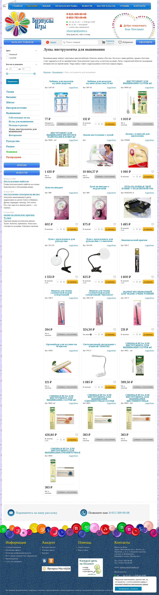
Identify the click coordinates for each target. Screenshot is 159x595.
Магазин (32, 6)
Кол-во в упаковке (14, 64)
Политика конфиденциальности (18, 553)
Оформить (145, 42)
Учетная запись (48, 550)
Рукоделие (13, 141)
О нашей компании (13, 547)
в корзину (110, 124)
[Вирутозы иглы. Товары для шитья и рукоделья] (29, 24)
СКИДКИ (46, 6)
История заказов (48, 547)
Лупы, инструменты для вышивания (23, 130)
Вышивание (13, 113)
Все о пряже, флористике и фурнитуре (21, 556)
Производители (12, 559)
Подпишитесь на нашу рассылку (36, 512)
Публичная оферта (13, 550)
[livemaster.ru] (56, 568)
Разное (10, 146)
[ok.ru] (51, 560)
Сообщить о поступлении (67, 124)
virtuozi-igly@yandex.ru (129, 567)
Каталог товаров (22, 42)
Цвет (8, 51)
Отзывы (124, 6)
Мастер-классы (106, 6)
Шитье (10, 102)
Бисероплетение (16, 107)
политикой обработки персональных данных (131, 584)
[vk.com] (44, 560)
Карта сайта (83, 550)
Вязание (11, 97)
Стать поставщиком (14, 561)
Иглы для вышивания (21, 121)
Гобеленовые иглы (19, 117)
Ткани (10, 91)
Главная (17, 6)
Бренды (22, 165)
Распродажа (13, 157)
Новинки (11, 151)
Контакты (139, 6)
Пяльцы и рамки (18, 125)
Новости (87, 6)
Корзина (45, 553)
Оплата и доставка (66, 6)
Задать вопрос (84, 547)
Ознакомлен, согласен (128, 589)
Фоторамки (15, 135)
